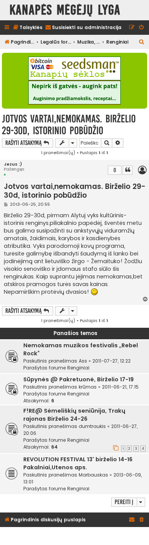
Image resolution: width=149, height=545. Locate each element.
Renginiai (78, 367)
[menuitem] (27, 28)
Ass (83, 361)
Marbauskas (93, 475)
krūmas (88, 387)
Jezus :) (13, 164)
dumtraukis (92, 426)
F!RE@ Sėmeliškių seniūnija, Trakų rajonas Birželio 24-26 (74, 415)
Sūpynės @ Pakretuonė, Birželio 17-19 (78, 379)
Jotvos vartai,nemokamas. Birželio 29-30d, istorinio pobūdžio (69, 125)
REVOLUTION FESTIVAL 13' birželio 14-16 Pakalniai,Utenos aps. (78, 463)
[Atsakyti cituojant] (128, 170)
